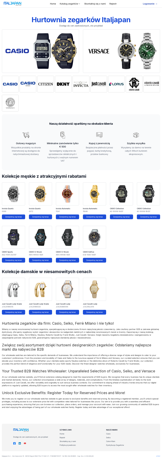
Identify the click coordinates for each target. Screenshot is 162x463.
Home (53, 3)
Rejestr (113, 3)
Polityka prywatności (68, 445)
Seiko (108, 438)
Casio (108, 434)
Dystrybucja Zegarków (115, 445)
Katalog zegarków (69, 3)
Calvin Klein (110, 441)
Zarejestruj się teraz (13, 217)
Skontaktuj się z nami (95, 3)
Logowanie (148, 3)
